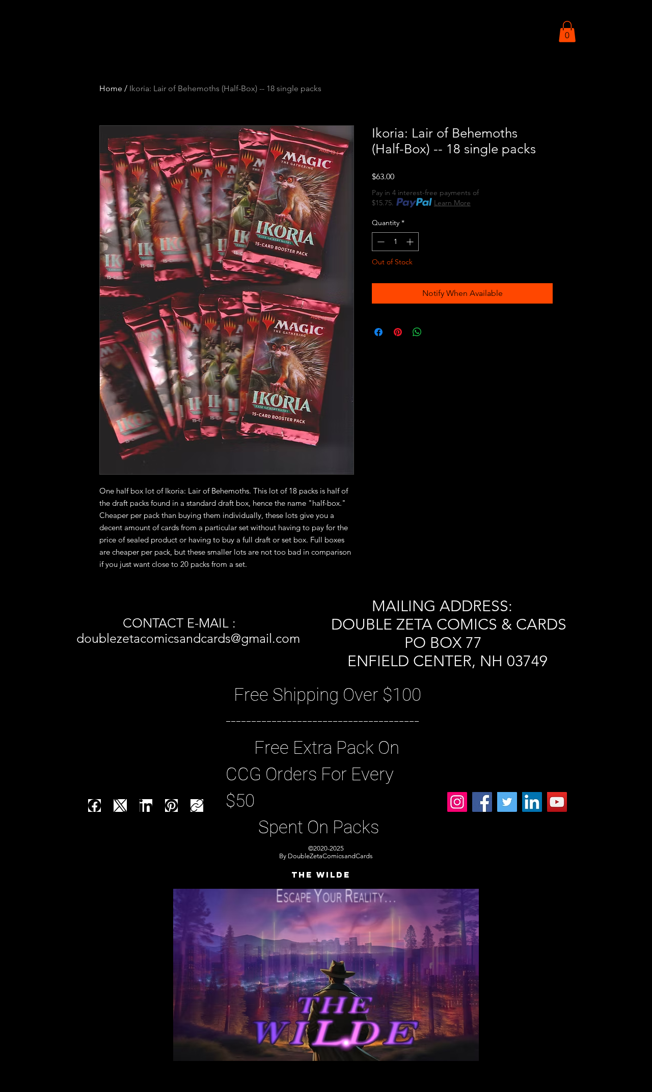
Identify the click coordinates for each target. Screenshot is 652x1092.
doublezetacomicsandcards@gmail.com (188, 638)
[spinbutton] (395, 242)
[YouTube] (557, 802)
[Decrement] (379, 242)
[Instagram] (457, 802)
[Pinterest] (171, 805)
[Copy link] (197, 805)
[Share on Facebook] (378, 332)
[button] (567, 31)
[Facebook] (94, 805)
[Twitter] (507, 802)
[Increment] (410, 242)
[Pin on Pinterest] (398, 332)
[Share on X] (436, 332)
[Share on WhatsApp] (417, 332)
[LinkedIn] (146, 805)
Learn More (452, 202)
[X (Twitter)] (120, 805)
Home (110, 88)
